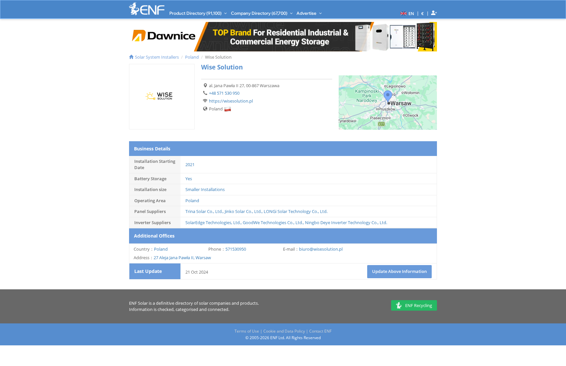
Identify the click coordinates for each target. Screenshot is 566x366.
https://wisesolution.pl (231, 101)
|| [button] (423, 13)
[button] (406, 13)
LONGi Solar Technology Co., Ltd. (296, 211)
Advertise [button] (306, 13)
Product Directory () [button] (195, 13)
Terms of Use (247, 331)
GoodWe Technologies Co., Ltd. (273, 222)
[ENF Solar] (146, 8)
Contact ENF (320, 331)
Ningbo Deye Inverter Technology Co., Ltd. (346, 222)
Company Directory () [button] (259, 13)
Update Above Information (399, 271)
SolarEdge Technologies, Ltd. (213, 222)
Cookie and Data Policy (284, 331)
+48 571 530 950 (224, 93)
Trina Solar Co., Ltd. (204, 211)
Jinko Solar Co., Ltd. (243, 211)
